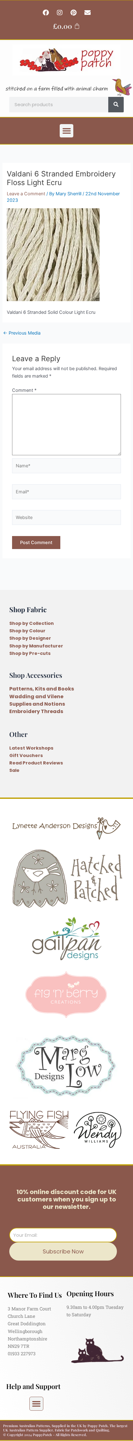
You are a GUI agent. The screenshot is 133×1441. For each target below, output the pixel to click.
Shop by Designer (30, 638)
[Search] (116, 104)
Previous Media (22, 333)
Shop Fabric (28, 609)
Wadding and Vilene (36, 696)
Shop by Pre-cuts (30, 653)
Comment (24, 390)
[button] (66, 131)
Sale (14, 770)
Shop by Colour (27, 631)
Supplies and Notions (37, 704)
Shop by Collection (31, 623)
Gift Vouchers (26, 755)
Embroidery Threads (36, 711)
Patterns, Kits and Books (41, 688)
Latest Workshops (31, 748)
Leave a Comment (26, 194)
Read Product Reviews (36, 763)
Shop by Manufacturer (36, 646)
